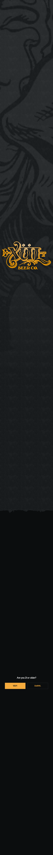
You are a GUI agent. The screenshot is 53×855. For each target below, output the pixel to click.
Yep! (15, 686)
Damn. (37, 686)
